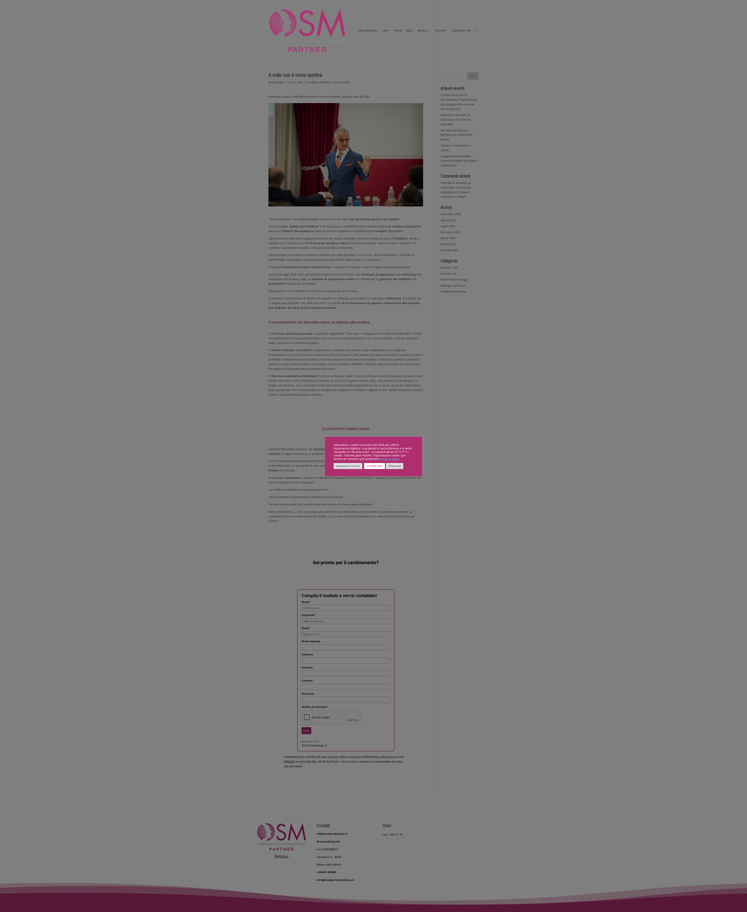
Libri (385, 30)
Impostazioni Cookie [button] (348, 466)
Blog (409, 30)
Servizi (421, 30)
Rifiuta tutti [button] (394, 466)
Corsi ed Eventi (367, 30)
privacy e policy (389, 459)
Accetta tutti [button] (374, 466)
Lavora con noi (461, 30)
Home (398, 30)
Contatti (440, 30)
